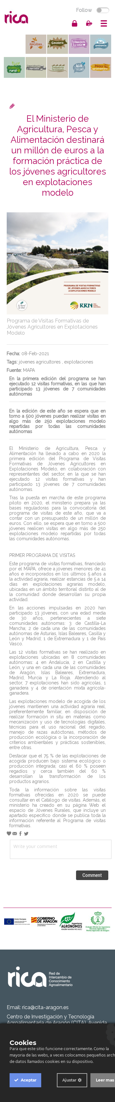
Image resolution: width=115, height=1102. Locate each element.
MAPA (29, 370)
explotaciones (78, 361)
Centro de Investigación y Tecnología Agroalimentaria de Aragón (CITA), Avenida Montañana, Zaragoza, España (57, 1023)
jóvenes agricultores (40, 361)
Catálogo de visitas (60, 800)
